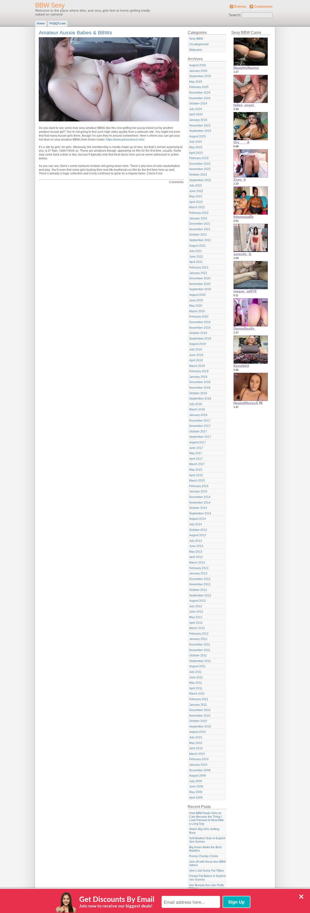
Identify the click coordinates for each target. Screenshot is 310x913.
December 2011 (199, 644)
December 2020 (199, 278)
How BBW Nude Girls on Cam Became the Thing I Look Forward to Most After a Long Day (206, 818)
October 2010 (198, 721)
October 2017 (198, 431)
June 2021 (196, 256)
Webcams (195, 50)
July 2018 (195, 404)
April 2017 (196, 458)
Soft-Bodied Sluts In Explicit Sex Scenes (207, 840)
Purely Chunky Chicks (203, 856)
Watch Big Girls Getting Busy (204, 830)
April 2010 (196, 748)
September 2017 (200, 436)
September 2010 (200, 726)
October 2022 (198, 174)
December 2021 (199, 223)
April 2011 (195, 688)
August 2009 (197, 775)
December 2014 (199, 497)
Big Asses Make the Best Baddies (205, 849)
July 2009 (195, 781)
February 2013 (199, 568)
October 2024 (198, 103)
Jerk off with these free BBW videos (207, 863)
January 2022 (198, 218)
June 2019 (196, 355)
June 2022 (196, 191)
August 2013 (197, 535)
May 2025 (195, 81)
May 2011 (195, 682)
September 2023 (200, 131)
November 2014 (199, 502)
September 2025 (200, 76)
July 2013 (195, 540)
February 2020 (199, 316)
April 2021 (196, 262)
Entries (240, 6)
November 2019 (199, 327)
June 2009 (196, 786)
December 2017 (199, 420)
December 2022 (199, 163)
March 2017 (197, 464)
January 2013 (198, 573)
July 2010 (195, 737)
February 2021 (199, 267)
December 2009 (199, 770)
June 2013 (196, 546)
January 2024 (198, 120)
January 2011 (198, 704)
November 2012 (199, 584)
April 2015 (196, 475)
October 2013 (198, 530)
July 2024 (195, 109)
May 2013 (195, 551)
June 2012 (196, 611)
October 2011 (198, 655)
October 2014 (198, 508)
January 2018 (198, 415)
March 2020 (197, 311)
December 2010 (199, 710)
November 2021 (199, 229)
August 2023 (197, 136)
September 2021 (200, 240)
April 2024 (196, 114)
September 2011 (200, 661)
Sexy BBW (196, 38)
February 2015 (199, 486)
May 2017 (195, 453)
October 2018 (198, 393)
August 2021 (197, 245)
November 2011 (199, 650)
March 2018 (197, 409)
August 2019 (197, 344)
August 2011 (197, 666)
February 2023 (199, 158)
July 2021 (195, 251)
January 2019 (198, 377)
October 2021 (198, 234)
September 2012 (200, 595)
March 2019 (197, 366)
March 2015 (197, 480)
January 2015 (198, 491)
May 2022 (195, 196)
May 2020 (195, 305)
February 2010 (199, 759)
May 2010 (195, 743)
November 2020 (199, 284)
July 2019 (195, 349)
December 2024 (199, 92)
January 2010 (198, 764)
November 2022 (199, 169)
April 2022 (196, 202)
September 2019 (200, 338)
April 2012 (196, 622)
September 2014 (200, 513)
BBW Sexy (50, 5)
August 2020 (197, 295)
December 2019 (199, 322)
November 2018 (199, 387)
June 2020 (196, 300)
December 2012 (199, 579)
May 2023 (195, 147)
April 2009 (196, 797)
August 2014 (197, 518)
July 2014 (195, 524)
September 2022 (200, 180)
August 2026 (197, 65)
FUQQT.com (57, 23)
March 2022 (197, 207)
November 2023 (199, 125)
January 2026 (198, 71)
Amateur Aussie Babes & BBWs (75, 32)
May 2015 (195, 469)
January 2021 (198, 273)
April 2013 (196, 557)
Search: (235, 15)
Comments (263, 6)
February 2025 (199, 87)
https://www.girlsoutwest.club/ (125, 139)
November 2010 (199, 715)
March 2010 (197, 754)
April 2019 (196, 360)
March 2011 (197, 693)
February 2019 (199, 371)
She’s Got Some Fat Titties (206, 870)
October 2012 (198, 590)
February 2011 (198, 699)
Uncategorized (199, 44)
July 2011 (195, 672)
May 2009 (195, 792)
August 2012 (197, 600)
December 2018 (199, 382)
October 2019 (198, 333)
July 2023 (195, 141)
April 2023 (196, 153)
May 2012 (195, 617)
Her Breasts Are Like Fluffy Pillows (206, 887)
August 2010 (197, 732)
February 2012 (199, 633)
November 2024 (199, 98)
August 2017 (197, 442)
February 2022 (199, 213)
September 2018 (200, 398)
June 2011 (196, 677)
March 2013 (197, 562)
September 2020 (200, 289)
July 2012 (195, 606)
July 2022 (195, 185)
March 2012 (197, 628)
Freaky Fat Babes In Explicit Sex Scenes (207, 877)
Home (41, 23)
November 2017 (199, 426)
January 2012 (198, 639)
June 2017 (196, 448)
